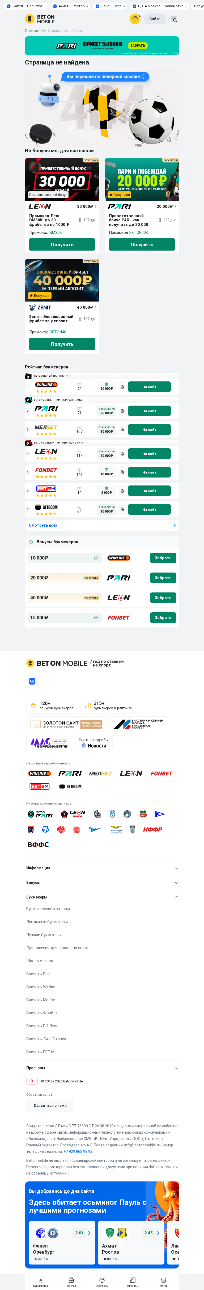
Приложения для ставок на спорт (57, 947)
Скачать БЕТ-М (40, 1052)
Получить (62, 244)
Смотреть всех (43, 525)
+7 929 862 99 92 (77, 1151)
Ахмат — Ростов (72, 6)
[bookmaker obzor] (122, 386)
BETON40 (58, 332)
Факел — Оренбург (27, 6)
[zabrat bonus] (163, 558)
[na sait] (149, 386)
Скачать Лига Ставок (46, 1039)
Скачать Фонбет (42, 1012)
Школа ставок (39, 960)
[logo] (39, 19)
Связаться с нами (50, 1105)
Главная (31, 30)
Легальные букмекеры (47, 921)
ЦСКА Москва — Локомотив (161, 6)
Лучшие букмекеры (44, 934)
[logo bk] (118, 558)
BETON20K (138, 232)
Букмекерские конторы (48, 908)
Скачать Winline (40, 986)
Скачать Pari (38, 973)
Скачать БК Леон (42, 1026)
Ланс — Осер (111, 6)
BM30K (56, 232)
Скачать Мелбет (41, 999)
